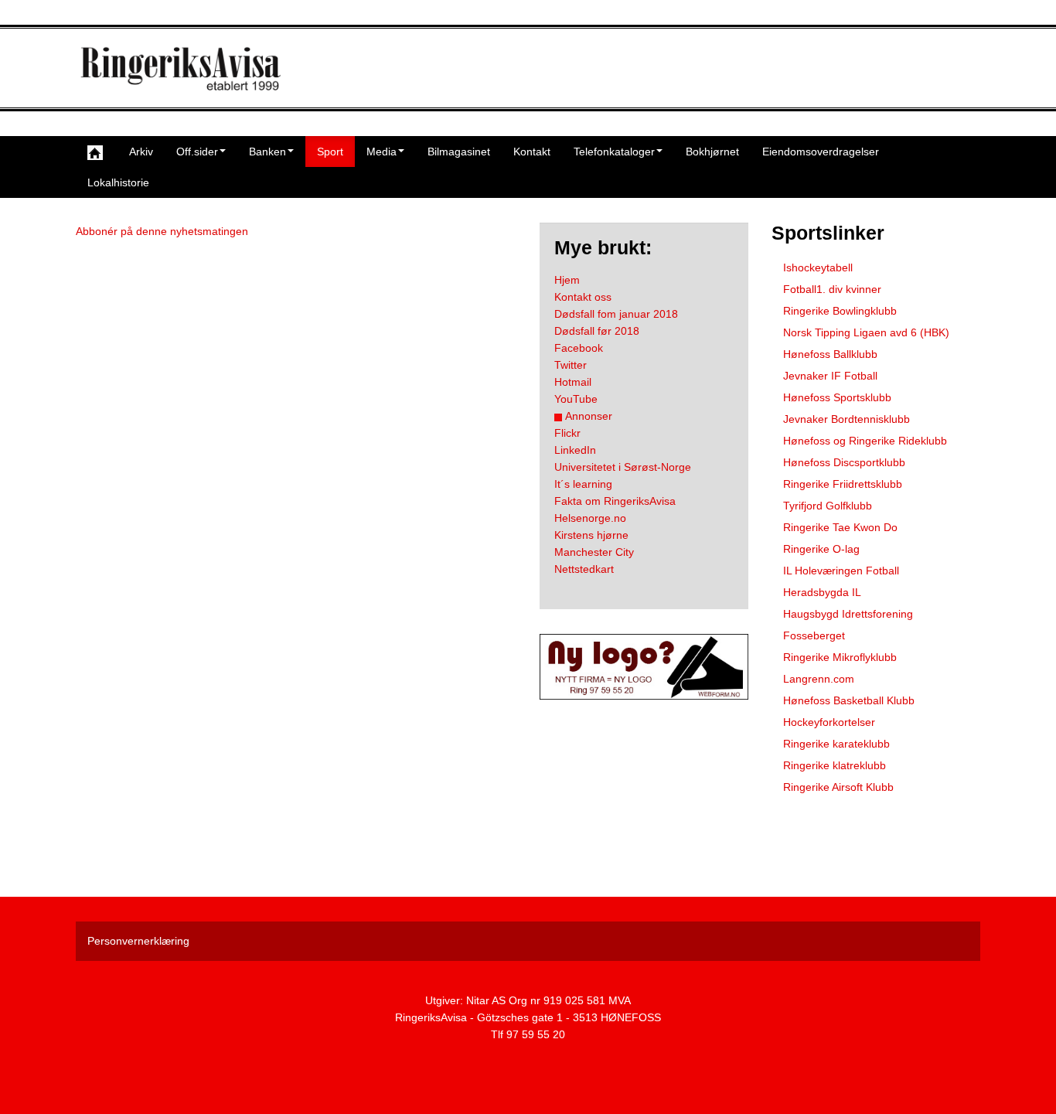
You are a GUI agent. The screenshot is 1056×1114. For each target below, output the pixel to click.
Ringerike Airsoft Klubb (838, 787)
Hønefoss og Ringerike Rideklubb (865, 440)
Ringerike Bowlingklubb (840, 311)
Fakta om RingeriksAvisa (615, 501)
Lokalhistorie (118, 182)
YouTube (576, 399)
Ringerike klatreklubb (834, 765)
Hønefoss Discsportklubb (844, 462)
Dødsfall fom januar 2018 (616, 314)
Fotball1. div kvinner (832, 289)
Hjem (567, 280)
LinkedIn (575, 450)
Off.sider (197, 151)
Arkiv (141, 151)
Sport (330, 151)
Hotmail (572, 382)
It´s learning (583, 484)
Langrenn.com (818, 679)
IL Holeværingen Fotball (841, 570)
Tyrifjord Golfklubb (827, 505)
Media (381, 151)
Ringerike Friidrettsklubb (842, 484)
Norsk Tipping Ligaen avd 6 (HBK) (866, 332)
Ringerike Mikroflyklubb (840, 657)
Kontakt (531, 151)
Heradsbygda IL (822, 592)
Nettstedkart (584, 569)
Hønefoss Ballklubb (830, 354)
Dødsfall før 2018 (596, 331)
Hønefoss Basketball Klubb (849, 700)
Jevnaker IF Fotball (830, 376)
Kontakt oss (582, 297)
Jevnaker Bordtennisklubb (846, 419)
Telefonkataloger (614, 151)
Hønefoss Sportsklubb (837, 397)
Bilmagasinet (459, 151)
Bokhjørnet (712, 151)
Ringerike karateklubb (836, 744)
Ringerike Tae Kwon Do (840, 527)
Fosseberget (814, 635)
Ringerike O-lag (821, 549)
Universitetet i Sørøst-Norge (622, 467)
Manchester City (594, 552)
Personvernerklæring (138, 941)
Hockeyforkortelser (829, 722)
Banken (267, 151)
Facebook (578, 348)
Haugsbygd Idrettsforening (848, 614)
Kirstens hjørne (591, 535)
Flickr (567, 433)
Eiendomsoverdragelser (820, 151)
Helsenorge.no (590, 518)
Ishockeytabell (818, 267)
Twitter (570, 365)
